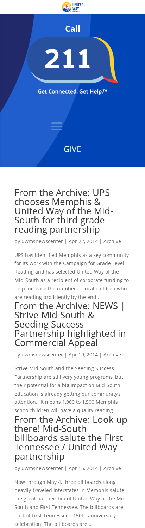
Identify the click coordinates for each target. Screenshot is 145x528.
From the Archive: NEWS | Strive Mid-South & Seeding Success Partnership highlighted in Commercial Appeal (70, 324)
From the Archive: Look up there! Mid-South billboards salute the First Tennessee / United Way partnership (70, 437)
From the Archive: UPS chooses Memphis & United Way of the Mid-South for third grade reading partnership (63, 210)
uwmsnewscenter (42, 241)
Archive (112, 241)
